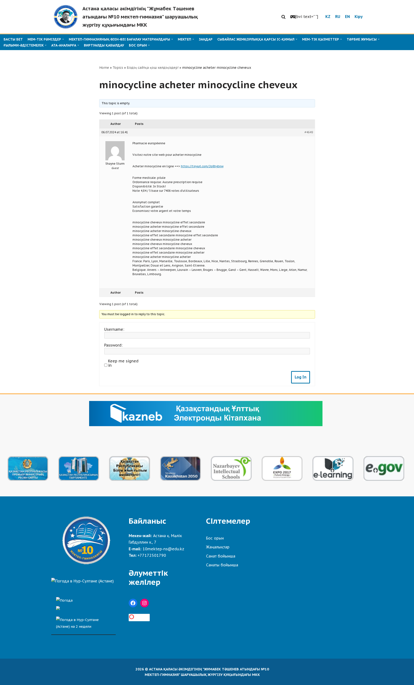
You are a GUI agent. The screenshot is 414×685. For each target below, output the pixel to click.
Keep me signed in (123, 363)
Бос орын (215, 538)
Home (104, 67)
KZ (327, 16)
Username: (114, 329)
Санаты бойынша (222, 565)
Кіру (359, 16)
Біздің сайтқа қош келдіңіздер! (152, 67)
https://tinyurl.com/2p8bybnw (202, 166)
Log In (300, 377)
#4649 (309, 132)
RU (337, 16)
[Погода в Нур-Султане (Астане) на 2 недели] (83, 622)
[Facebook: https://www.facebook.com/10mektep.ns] (133, 603)
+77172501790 (152, 555)
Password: (113, 345)
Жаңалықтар (218, 547)
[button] (283, 17)
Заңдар (206, 39)
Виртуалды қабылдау (104, 45)
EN (347, 16)
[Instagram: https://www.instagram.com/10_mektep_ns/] (144, 603)
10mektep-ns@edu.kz (163, 548)
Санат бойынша (220, 556)
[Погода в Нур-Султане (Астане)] (82, 581)
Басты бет (13, 39)
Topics (118, 67)
